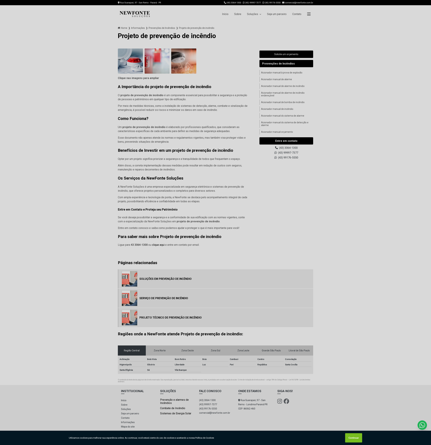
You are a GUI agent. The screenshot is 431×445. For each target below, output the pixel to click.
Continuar (354, 438)
